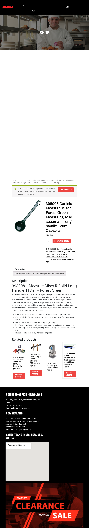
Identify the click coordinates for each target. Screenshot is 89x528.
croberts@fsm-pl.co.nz (21, 430)
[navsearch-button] (22, 5)
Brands (20, 180)
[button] (67, 7)
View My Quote (66, 189)
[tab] (20, 269)
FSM (48, 262)
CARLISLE (71, 252)
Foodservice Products (65, 259)
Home (14, 180)
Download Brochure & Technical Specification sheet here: (39, 274)
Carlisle (27, 180)
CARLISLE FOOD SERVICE (57, 254)
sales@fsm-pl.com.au (20, 408)
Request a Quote (61, 241)
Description (20, 269)
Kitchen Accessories (38, 180)
